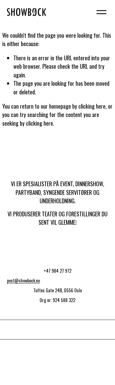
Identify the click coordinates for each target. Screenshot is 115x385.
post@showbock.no (23, 280)
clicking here (92, 106)
